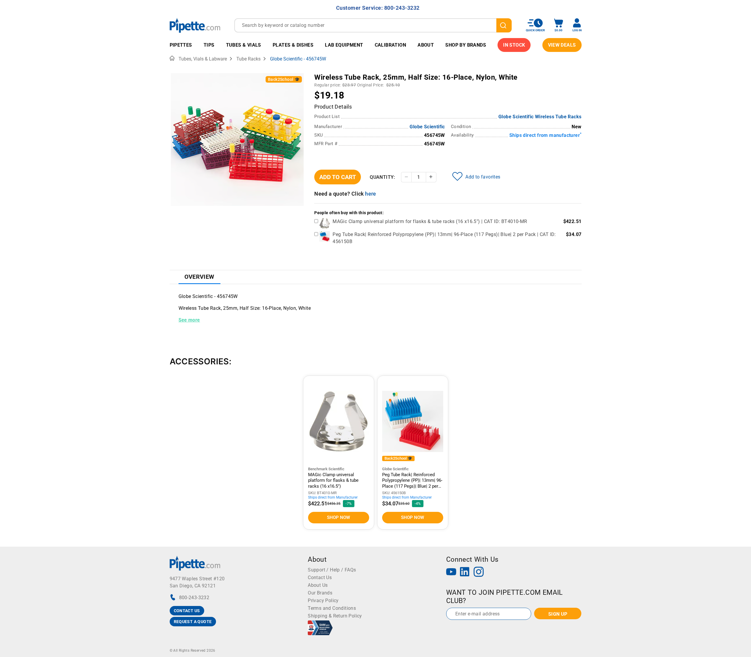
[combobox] (373, 25)
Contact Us (320, 577)
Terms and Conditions (332, 608)
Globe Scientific (427, 127)
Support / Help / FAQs (332, 570)
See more (189, 320)
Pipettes (181, 45)
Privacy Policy (323, 600)
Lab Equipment (344, 45)
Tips (209, 45)
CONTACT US (187, 610)
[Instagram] (479, 572)
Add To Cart (337, 177)
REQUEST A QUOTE (193, 621)
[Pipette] (195, 25)
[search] (504, 25)
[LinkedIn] (465, 572)
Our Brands (320, 593)
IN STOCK (514, 45)
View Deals (562, 45)
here (370, 194)
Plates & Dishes (293, 45)
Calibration (390, 45)
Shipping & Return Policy (335, 616)
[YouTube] (451, 572)
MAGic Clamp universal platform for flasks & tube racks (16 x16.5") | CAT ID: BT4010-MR (430, 221)
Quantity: (382, 177)
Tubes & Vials (243, 45)
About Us (318, 585)
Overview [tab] (199, 276)
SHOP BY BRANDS (465, 45)
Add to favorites (482, 177)
